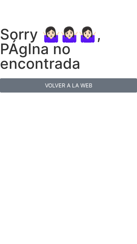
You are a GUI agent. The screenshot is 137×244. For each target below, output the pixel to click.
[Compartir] (113, 8)
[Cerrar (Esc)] (129, 8)
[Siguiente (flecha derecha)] (124, 122)
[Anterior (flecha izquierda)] (13, 122)
